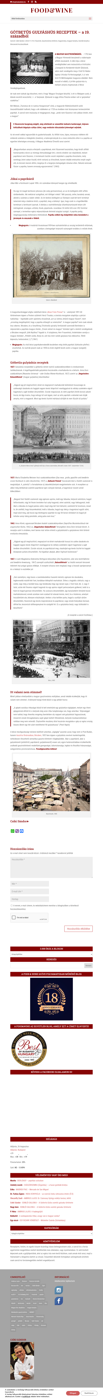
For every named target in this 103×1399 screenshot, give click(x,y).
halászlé (27, 1299)
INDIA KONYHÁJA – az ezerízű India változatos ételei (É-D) (49, 1194)
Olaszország (40, 1316)
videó (23, 1325)
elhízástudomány (31, 1290)
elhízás (21, 1290)
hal (22, 1299)
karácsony (21, 1303)
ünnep (13, 1330)
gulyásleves (14, 1299)
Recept (27, 1321)
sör (42, 1321)
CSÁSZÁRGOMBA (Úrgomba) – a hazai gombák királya (45, 1185)
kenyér (29, 1303)
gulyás (41, 1294)
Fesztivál (34, 1294)
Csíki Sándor (20, 41)
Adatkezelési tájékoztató (65, 1281)
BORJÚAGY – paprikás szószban (30, 1180)
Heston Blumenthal (38, 1299)
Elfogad (73, 1393)
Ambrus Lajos (15, 1281)
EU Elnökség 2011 (23, 1294)
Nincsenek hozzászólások (19, 44)
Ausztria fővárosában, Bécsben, (29, 735)
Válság (36, 1325)
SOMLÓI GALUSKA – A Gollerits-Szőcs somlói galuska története (47, 1202)
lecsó (34, 1303)
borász (28, 1286)
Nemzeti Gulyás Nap (17, 1316)
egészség (14, 1290)
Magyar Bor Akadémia (18, 1308)
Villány (30, 1325)
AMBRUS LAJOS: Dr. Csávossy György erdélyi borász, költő (47, 1198)
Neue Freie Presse (55, 312)
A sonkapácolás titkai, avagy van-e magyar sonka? (39, 1216)
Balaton (24, 1281)
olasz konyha (30, 1316)
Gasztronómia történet (49, 41)
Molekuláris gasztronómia (19, 1312)
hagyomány (62, 41)
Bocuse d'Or (15, 1286)
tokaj (12, 1325)
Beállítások (89, 1393)
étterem (43, 1325)
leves (40, 1303)
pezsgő (13, 1321)
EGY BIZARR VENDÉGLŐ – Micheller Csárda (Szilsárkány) (42, 1220)
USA (18, 1325)
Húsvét (13, 1303)
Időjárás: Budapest (17, 1150)
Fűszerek (38, 41)
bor (22, 1286)
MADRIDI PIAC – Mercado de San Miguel (32, 1189)
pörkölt (20, 1321)
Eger (43, 1286)
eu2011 (13, 1294)
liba (46, 1303)
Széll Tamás (35, 1321)
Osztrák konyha (83, 41)
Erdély (41, 1290)
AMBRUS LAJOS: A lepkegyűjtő (30, 1211)
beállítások (26, 1396)
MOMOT (32, 1312)
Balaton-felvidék (34, 1281)
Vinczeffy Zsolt (16, 1198)
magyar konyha (72, 41)
